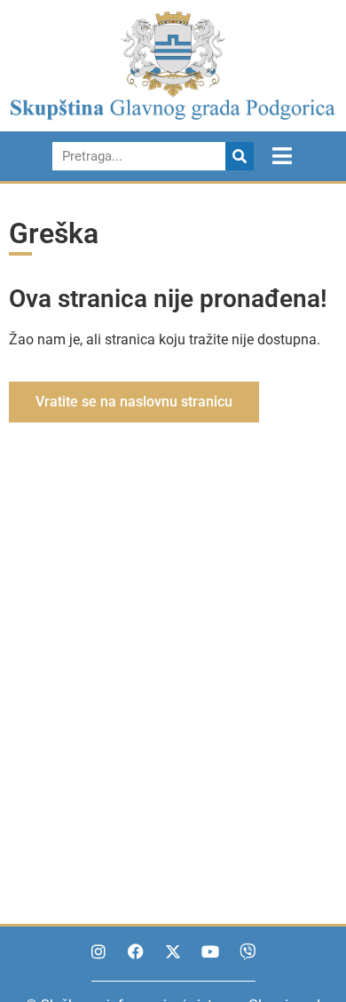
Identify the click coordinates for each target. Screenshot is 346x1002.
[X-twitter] (173, 951)
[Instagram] (98, 951)
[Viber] (247, 951)
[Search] (239, 156)
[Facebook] (136, 951)
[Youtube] (210, 951)
